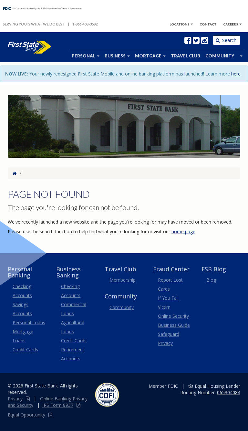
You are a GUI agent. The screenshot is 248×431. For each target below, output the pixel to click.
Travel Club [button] (185, 55)
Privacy (15, 399)
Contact (208, 24)
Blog (211, 280)
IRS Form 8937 (57, 405)
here (236, 74)
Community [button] (219, 55)
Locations (179, 24)
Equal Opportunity (26, 415)
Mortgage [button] (148, 55)
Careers (231, 24)
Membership (122, 280)
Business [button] (116, 55)
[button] (241, 55)
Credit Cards (25, 349)
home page (183, 231)
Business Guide (174, 325)
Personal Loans (29, 322)
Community (121, 307)
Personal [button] (84, 55)
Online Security (173, 316)
